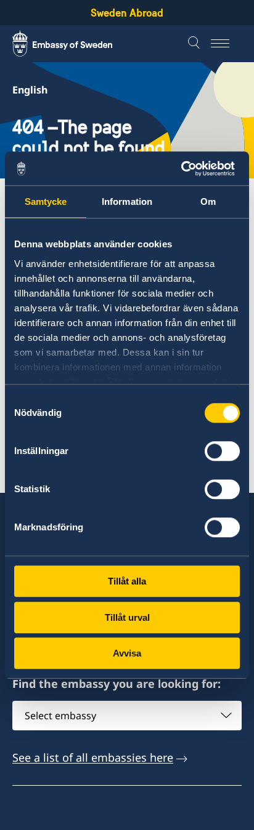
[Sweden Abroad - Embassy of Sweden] (74, 43)
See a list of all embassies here (92, 757)
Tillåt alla (127, 581)
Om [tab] (208, 201)
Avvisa (127, 653)
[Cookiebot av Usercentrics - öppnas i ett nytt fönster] (186, 169)
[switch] (222, 451)
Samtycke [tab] (46, 201)
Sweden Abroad (127, 13)
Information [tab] (127, 201)
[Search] (195, 43)
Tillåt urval (127, 617)
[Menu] (226, 43)
